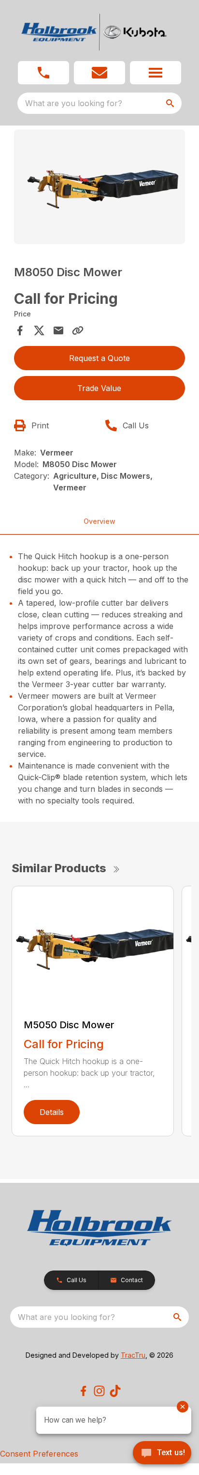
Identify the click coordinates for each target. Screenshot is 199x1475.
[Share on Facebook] (20, 330)
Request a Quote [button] (99, 358)
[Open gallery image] (99, 186)
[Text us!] (162, 1453)
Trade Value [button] (99, 388)
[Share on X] (39, 330)
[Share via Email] (58, 330)
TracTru (133, 1355)
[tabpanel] (99, 188)
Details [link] (52, 1112)
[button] (43, 73)
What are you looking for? (73, 103)
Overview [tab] (99, 521)
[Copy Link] (78, 330)
